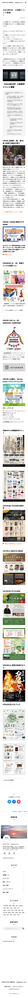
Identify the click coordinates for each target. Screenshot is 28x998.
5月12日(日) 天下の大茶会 (16, 127)
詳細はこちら (8, 254)
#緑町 (10, 905)
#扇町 (11, 914)
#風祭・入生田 (6, 910)
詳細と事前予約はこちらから (13, 543)
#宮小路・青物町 (7, 912)
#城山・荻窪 (6, 914)
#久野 (18, 914)
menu (25, 2)
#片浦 (12, 910)
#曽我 (23, 912)
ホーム (2, 811)
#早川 (18, 908)
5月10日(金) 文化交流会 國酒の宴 (16, 119)
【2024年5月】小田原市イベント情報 (14, 93)
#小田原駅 (5, 905)
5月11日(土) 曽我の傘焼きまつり (14, 130)
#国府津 (20, 905)
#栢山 (11, 908)
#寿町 (14, 914)
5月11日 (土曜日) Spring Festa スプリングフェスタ (15, 112)
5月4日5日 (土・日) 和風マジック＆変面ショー (15, 104)
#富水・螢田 (6, 908)
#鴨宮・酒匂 (15, 905)
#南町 (13, 912)
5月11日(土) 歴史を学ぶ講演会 (16, 123)
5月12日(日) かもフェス (14, 133)
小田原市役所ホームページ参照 (13, 212)
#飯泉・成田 (18, 912)
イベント (8, 811)
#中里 (15, 910)
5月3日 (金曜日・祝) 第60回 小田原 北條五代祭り (15, 97)
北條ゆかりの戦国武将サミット (15, 115)
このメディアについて (8, 858)
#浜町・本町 (20, 910)
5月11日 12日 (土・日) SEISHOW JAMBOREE (14, 108)
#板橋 (14, 908)
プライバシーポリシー (18, 986)
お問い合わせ (7, 986)
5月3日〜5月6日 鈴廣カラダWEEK (14, 100)
